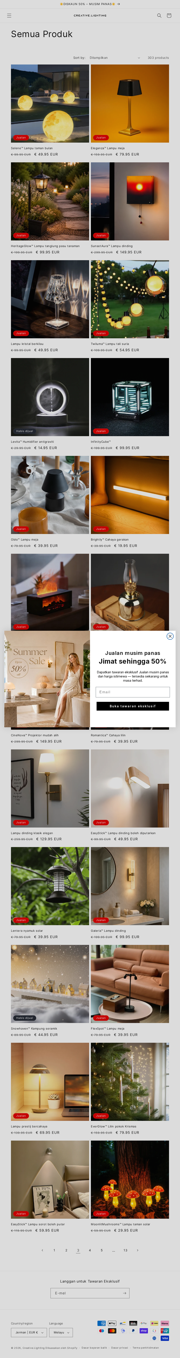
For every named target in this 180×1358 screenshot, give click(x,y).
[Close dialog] (170, 636)
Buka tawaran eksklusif (133, 706)
